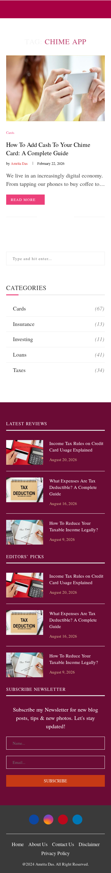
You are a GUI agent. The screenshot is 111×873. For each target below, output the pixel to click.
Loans (58, 354)
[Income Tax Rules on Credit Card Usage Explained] (24, 452)
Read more (23, 199)
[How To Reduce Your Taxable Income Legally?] (24, 532)
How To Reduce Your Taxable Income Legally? (73, 526)
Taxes (58, 370)
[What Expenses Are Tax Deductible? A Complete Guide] (24, 489)
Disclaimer (89, 844)
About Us (37, 844)
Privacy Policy (55, 853)
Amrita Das (19, 163)
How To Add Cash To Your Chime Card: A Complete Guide (48, 148)
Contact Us (63, 844)
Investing (58, 339)
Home (18, 844)
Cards (10, 133)
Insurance (58, 323)
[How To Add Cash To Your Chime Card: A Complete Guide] (55, 88)
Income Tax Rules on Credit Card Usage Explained (76, 446)
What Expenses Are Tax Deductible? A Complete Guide (73, 487)
